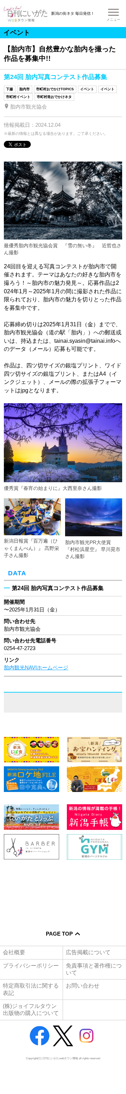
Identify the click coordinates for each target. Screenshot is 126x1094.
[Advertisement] (63, 890)
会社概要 (14, 952)
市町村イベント (18, 97)
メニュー (113, 19)
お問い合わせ (82, 986)
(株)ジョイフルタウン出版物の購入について (31, 1009)
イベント (87, 89)
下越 (9, 89)
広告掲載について (88, 952)
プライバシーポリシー (31, 966)
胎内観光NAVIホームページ (36, 667)
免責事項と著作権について (94, 969)
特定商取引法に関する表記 (31, 989)
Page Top (59, 934)
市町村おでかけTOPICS (55, 89)
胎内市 (24, 89)
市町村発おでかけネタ (54, 97)
